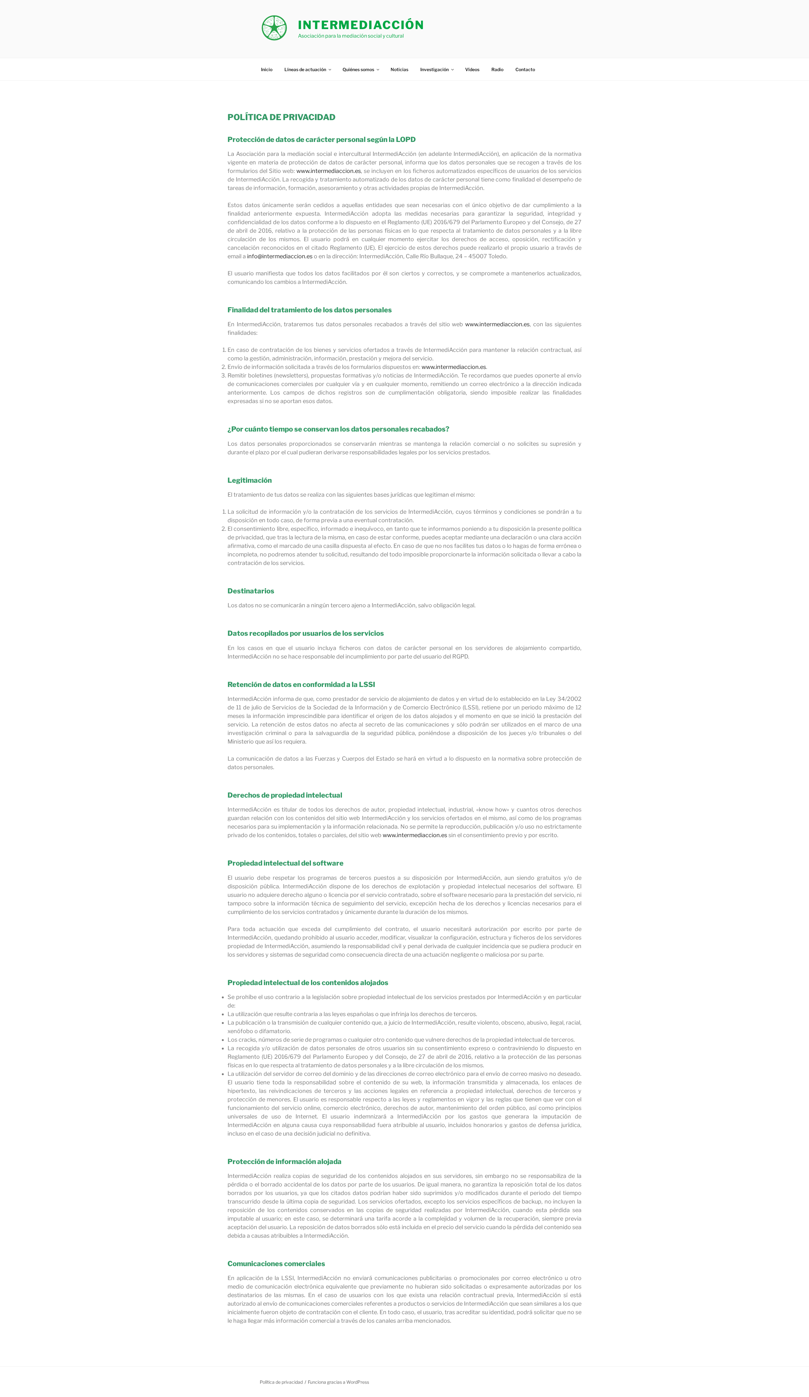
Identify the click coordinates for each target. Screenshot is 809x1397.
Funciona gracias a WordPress (338, 1382)
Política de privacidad (281, 1382)
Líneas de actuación (305, 69)
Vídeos (472, 69)
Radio (497, 69)
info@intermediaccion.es (280, 256)
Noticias (399, 69)
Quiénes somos (358, 69)
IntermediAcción (361, 25)
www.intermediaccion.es (328, 171)
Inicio (266, 69)
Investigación (434, 69)
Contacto (525, 69)
